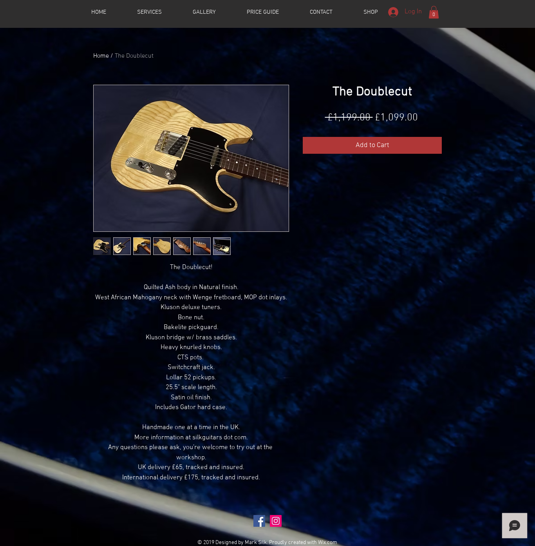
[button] (433, 12)
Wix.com (327, 542)
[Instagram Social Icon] (276, 521)
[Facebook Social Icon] (259, 521)
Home (101, 56)
